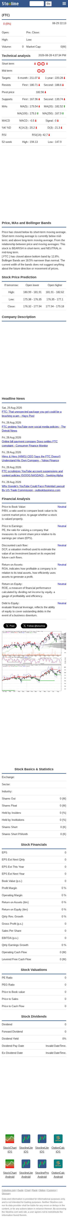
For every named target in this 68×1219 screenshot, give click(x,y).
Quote (20, 1190)
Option (42, 1190)
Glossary (6, 1193)
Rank (34, 1190)
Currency (51, 1190)
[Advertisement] (34, 182)
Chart (27, 1190)
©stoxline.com (9, 1190)
